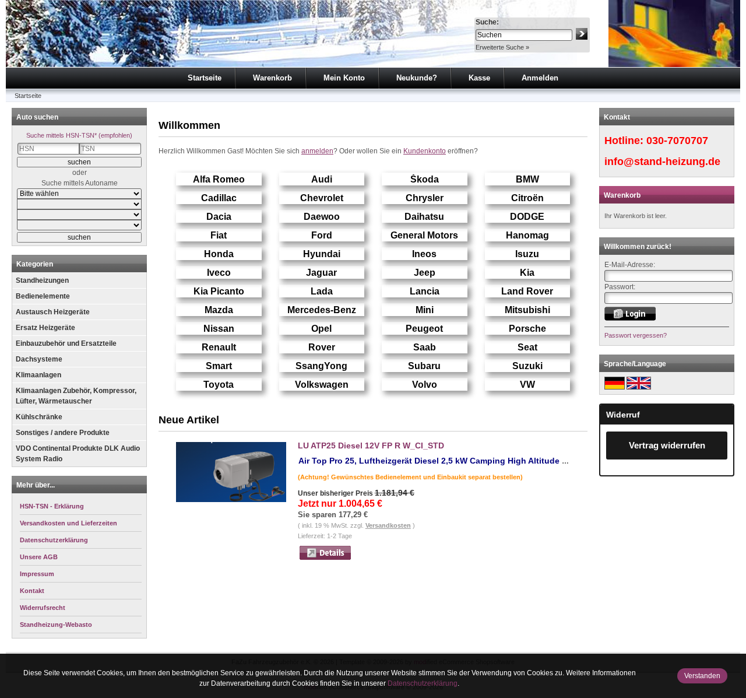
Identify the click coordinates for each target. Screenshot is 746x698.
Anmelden (540, 77)
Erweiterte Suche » (502, 47)
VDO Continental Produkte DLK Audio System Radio (78, 453)
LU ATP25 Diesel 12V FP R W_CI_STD (371, 445)
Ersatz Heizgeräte (45, 328)
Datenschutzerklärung (423, 683)
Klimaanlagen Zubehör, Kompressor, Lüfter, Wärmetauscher (76, 396)
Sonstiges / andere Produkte (63, 433)
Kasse (479, 77)
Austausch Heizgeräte (53, 312)
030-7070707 (677, 140)
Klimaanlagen (38, 375)
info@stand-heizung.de (662, 161)
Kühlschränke (39, 417)
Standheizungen (42, 280)
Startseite (204, 77)
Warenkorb (272, 77)
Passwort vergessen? (635, 335)
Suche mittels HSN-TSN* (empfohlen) (79, 135)
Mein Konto (344, 77)
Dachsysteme (39, 359)
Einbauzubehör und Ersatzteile (66, 343)
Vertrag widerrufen (667, 445)
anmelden (317, 151)
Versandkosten (388, 525)
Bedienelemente (43, 296)
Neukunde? (416, 77)
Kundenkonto (424, 151)
